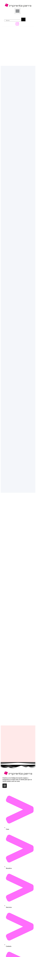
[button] (17, 11)
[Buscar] (23, 19)
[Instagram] (17, 24)
